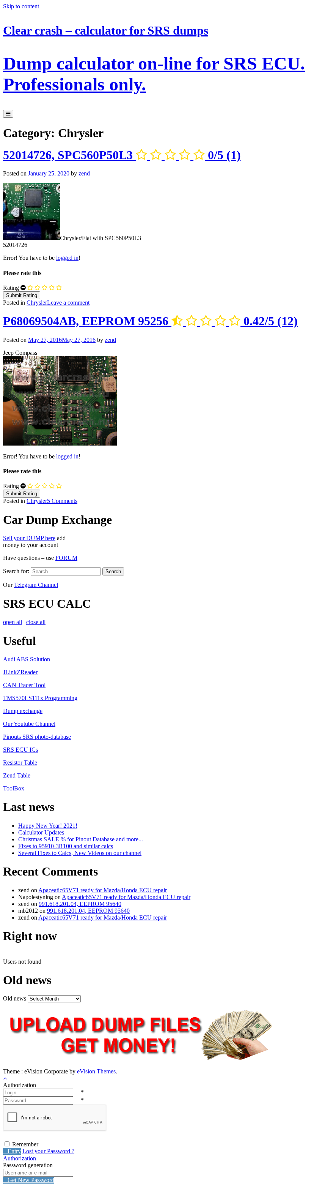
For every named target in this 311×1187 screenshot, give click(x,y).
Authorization (19, 1158)
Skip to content (21, 6)
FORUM (66, 558)
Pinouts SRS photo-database (37, 736)
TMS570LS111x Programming (40, 698)
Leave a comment (68, 302)
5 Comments (62, 501)
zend (84, 173)
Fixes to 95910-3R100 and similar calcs (65, 846)
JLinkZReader (20, 672)
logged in (67, 257)
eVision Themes (96, 1071)
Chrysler (37, 302)
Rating (11, 288)
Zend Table (16, 775)
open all (12, 622)
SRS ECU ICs (20, 749)
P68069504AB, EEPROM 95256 (150, 321)
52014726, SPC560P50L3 (122, 155)
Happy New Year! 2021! (47, 825)
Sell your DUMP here (29, 538)
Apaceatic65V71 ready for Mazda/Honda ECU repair (102, 890)
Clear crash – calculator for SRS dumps (154, 59)
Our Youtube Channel (29, 724)
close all (36, 622)
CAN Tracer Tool (24, 685)
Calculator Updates (41, 832)
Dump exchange (22, 711)
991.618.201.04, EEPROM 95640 (80, 904)
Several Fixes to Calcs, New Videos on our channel (79, 853)
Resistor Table (20, 762)
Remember (25, 1144)
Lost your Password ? (48, 1151)
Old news (14, 998)
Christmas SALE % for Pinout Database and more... (80, 839)
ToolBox (13, 788)
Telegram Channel (36, 585)
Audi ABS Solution (26, 659)
